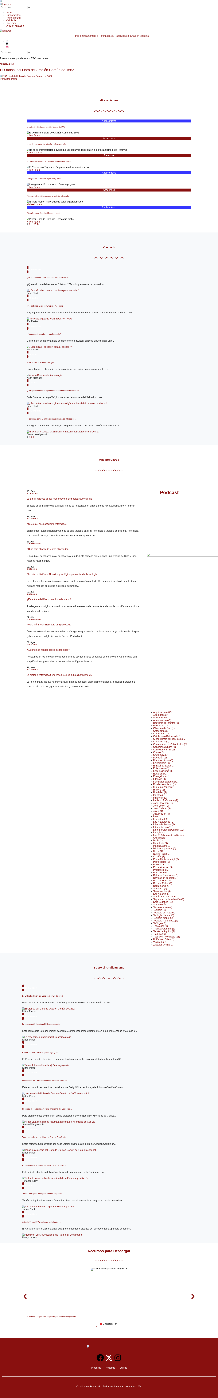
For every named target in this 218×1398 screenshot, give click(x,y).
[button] (25, 1296)
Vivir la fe (11, 20)
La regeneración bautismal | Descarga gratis (44, 179)
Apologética (161, 715)
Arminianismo (162, 720)
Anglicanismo (109, 121)
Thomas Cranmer (164, 928)
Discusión (11, 23)
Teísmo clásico (162, 907)
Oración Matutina (15, 25)
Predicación (161, 870)
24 (38, 224)
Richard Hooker (163, 880)
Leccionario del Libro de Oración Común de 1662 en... (45, 1081)
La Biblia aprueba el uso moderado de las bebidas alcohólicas (59, 498)
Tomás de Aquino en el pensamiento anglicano (42, 1194)
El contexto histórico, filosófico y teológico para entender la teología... (63, 574)
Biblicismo (160, 725)
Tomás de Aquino (164, 931)
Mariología (160, 843)
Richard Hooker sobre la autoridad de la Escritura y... (45, 1165)
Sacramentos (162, 891)
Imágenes (160, 797)
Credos (158, 752)
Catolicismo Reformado (167, 736)
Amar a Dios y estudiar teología (40, 362)
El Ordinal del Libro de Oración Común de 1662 (37, 70)
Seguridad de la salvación (168, 899)
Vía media (160, 942)
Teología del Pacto (164, 912)
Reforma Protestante (165, 875)
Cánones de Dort (164, 728)
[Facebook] (100, 1357)
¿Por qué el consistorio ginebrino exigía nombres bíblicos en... (53, 391)
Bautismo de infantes (166, 723)
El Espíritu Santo (163, 765)
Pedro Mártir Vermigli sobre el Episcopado (49, 624)
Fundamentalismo (164, 784)
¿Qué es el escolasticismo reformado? (47, 524)
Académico (109, 138)
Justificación (161, 813)
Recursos (109, 155)
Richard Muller (34, 152)
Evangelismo (161, 776)
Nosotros (110, 1368)
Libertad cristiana (164, 824)
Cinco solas (161, 741)
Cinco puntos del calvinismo (169, 739)
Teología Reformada (165, 920)
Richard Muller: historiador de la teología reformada (48, 196)
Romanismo (161, 886)
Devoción (160, 757)
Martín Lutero (161, 846)
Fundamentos (13, 15)
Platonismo (160, 864)
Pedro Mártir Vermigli (166, 859)
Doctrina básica (163, 760)
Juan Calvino (162, 808)
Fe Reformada (13, 17)
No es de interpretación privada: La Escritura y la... (47, 144)
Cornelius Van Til (164, 749)
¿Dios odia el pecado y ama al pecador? (44, 334)
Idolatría (159, 795)
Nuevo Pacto (161, 854)
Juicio (158, 811)
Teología (159, 910)
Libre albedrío (162, 827)
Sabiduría (160, 888)
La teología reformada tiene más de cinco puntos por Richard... (59, 675)
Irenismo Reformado (165, 800)
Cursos (123, 1368)
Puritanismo (161, 872)
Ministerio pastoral (164, 848)
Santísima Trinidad (164, 896)
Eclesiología (161, 763)
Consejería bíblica (164, 747)
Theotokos (160, 926)
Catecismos (161, 731)
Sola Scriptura (163, 902)
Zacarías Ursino (163, 944)
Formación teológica (165, 781)
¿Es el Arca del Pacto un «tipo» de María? (49, 599)
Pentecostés (161, 862)
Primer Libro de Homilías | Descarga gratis (43, 213)
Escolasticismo (162, 771)
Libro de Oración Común (168, 830)
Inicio (9, 12)
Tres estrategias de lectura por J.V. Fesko (45, 306)
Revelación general (165, 878)
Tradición (159, 934)
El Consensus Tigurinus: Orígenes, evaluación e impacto (49, 161)
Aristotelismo (161, 717)
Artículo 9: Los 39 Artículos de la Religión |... (41, 1222)
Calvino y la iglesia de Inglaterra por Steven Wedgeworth (51, 1317)
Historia (159, 789)
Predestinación (162, 867)
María (158, 840)
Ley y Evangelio (163, 822)
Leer (157, 816)
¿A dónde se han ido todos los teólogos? (48, 650)
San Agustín (161, 894)
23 (35, 224)
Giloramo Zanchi (163, 787)
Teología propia (163, 918)
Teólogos (159, 923)
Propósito (96, 1368)
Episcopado (161, 768)
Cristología (160, 755)
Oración (159, 856)
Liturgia (158, 832)
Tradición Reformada (166, 936)
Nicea (158, 851)
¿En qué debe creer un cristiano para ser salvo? (47, 277)
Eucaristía (160, 773)
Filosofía (159, 779)
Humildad (160, 792)
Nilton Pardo (33, 135)
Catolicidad (161, 733)
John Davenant (163, 803)
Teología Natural (163, 915)
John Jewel (161, 805)
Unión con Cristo (163, 939)
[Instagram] (117, 1357)
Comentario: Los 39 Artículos (170, 744)
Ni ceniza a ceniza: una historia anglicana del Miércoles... (51, 419)
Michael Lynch (34, 204)
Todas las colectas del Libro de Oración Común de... (44, 1137)
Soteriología (161, 904)
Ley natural (160, 819)
